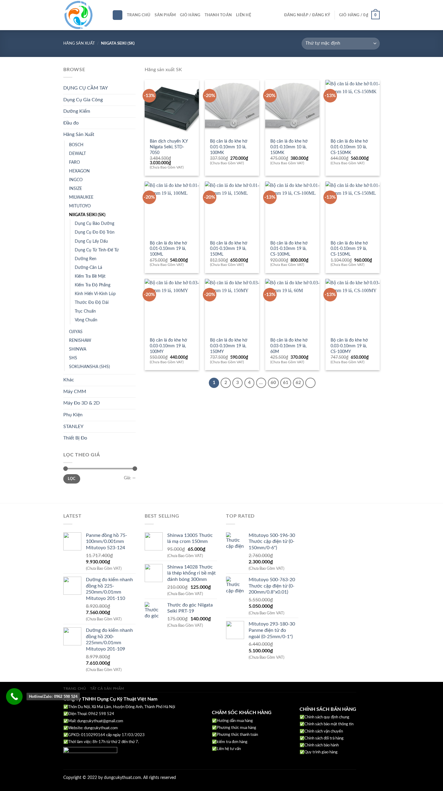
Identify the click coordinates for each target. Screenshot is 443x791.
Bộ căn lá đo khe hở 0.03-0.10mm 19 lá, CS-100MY (349, 346)
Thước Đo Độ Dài (91, 302)
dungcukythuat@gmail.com (100, 721)
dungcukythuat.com (101, 728)
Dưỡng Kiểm (76, 111)
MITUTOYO (80, 206)
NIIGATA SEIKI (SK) (87, 215)
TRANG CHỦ (74, 688)
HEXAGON (79, 171)
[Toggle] (133, 88)
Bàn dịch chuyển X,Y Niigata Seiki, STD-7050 (169, 147)
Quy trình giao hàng (321, 752)
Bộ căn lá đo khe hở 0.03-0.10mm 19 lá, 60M (289, 346)
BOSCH (76, 145)
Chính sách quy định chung (326, 717)
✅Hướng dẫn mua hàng (232, 721)
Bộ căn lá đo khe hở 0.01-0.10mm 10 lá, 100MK (228, 147)
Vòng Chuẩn (86, 320)
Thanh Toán (218, 15)
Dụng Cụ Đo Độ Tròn (95, 232)
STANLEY (73, 426)
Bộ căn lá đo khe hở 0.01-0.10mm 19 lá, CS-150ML (349, 249)
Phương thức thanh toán (237, 735)
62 (298, 382)
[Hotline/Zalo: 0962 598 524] (14, 696)
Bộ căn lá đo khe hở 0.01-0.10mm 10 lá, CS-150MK (349, 147)
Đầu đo (71, 123)
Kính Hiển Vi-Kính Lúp (95, 294)
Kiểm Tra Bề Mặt (90, 276)
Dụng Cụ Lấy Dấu (91, 241)
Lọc (71, 479)
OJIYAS (76, 331)
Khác (68, 379)
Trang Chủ (138, 15)
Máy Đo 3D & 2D (81, 403)
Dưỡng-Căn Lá (88, 267)
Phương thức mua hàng (236, 728)
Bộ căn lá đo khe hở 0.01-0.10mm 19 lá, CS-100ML (289, 249)
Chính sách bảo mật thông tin (328, 724)
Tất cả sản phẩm (107, 688)
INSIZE (75, 188)
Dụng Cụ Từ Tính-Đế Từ (97, 250)
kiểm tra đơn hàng (232, 742)
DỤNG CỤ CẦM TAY (85, 88)
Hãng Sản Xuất (79, 43)
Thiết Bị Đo (75, 438)
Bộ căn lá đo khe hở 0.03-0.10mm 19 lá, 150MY (228, 346)
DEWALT (77, 153)
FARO (74, 162)
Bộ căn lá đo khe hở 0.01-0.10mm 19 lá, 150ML (228, 249)
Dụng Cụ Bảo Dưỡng (94, 223)
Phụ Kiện (73, 414)
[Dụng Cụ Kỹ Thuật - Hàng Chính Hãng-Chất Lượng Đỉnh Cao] (83, 15)
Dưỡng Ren (85, 259)
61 (285, 382)
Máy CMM (74, 391)
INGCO (76, 180)
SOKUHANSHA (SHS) (89, 366)
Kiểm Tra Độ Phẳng (92, 285)
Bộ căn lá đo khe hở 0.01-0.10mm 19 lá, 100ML (168, 249)
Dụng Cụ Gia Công (83, 99)
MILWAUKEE (81, 197)
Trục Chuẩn (85, 311)
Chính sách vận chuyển (323, 731)
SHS (73, 358)
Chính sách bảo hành (321, 745)
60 (273, 382)
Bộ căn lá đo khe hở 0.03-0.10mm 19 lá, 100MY (168, 346)
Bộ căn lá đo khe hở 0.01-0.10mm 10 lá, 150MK (289, 147)
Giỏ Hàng (190, 15)
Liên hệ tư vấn (229, 749)
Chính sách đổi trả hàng (324, 738)
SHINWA (77, 349)
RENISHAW (80, 340)
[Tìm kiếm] (117, 15)
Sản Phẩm (165, 15)
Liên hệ (243, 15)
